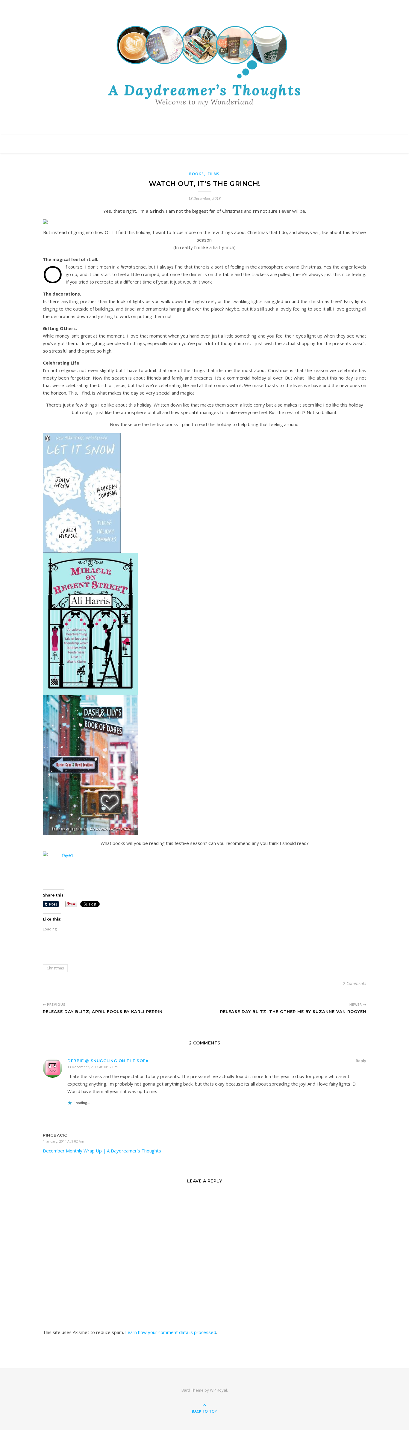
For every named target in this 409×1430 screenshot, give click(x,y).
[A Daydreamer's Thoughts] (204, 66)
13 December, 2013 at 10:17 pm (92, 1067)
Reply (361, 1060)
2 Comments (354, 983)
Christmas (55, 968)
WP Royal (218, 1390)
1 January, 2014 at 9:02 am (63, 1141)
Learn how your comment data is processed (170, 1332)
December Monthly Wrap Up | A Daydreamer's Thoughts (102, 1151)
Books (196, 173)
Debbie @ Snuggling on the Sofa (108, 1060)
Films (214, 173)
